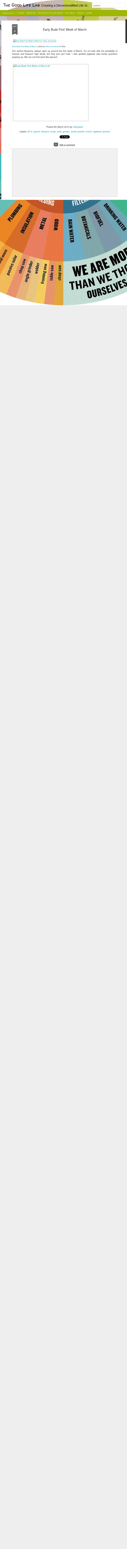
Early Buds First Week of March (65, 29)
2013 (29, 131)
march (89, 131)
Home (21, 12)
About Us (30, 12)
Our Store (70, 12)
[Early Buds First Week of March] (34, 41)
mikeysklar (78, 126)
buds (53, 131)
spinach (106, 131)
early (59, 131)
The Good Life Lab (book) (50, 12)
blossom (45, 131)
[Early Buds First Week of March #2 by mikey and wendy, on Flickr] (51, 65)
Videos (80, 12)
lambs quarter (77, 131)
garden (66, 131)
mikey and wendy (52, 46)
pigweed (97, 131)
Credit (89, 12)
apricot (36, 131)
